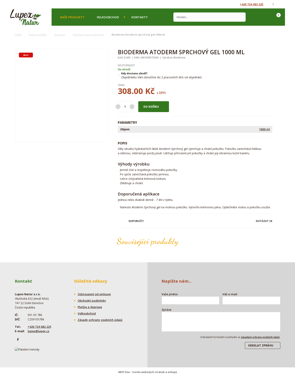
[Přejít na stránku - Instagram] (280, 4)
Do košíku (151, 106)
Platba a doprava (90, 307)
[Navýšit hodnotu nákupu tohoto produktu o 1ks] (132, 106)
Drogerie (59, 34)
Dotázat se (264, 221)
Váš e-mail (229, 294)
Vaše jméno (170, 294)
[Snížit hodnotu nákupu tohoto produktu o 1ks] (118, 106)
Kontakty (139, 17)
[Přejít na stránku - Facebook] (273, 4)
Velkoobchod (108, 17)
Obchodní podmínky (92, 300)
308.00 (130, 90)
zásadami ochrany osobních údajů (260, 337)
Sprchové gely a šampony (88, 34)
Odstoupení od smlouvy (94, 294)
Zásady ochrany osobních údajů (100, 320)
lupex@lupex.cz (38, 331)
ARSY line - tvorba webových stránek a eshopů (147, 372)
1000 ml (264, 129)
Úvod (18, 34)
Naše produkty (72, 17)
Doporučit (136, 221)
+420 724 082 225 (251, 4)
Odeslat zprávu (260, 345)
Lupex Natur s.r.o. (26, 17)
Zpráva (166, 310)
